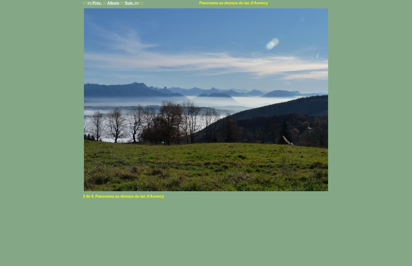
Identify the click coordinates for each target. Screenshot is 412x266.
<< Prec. (94, 3)
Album (113, 3)
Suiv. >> (132, 3)
